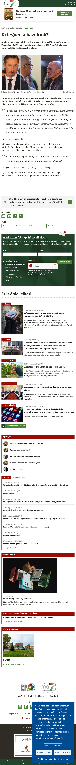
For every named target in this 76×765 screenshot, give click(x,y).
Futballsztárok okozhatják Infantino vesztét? (27, 444)
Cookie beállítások (32, 718)
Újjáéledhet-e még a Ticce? (20, 450)
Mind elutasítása (44, 753)
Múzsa (41, 696)
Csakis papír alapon (17, 469)
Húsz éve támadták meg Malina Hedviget (25, 456)
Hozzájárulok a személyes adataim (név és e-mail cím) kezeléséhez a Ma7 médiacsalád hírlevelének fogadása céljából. (15, 271)
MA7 (20, 696)
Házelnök (19, 226)
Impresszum (13, 714)
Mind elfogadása (62, 753)
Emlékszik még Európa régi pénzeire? (17, 599)
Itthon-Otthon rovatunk (14, 665)
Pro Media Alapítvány (31, 714)
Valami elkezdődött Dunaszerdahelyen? (25, 463)
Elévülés (51, 226)
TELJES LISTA (9, 548)
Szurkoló (54, 696)
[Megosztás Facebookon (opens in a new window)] (9, 216)
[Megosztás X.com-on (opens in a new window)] (21, 216)
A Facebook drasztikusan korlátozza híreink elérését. (25, 241)
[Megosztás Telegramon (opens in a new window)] (15, 216)
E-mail (40, 251)
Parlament (7, 226)
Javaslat (40, 226)
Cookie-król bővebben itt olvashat (53, 759)
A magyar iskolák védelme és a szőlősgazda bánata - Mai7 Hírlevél (28, 617)
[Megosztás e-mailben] (3, 216)
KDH (30, 226)
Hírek (30, 696)
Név (4, 251)
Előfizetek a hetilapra (64, 13)
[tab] (6, 478)
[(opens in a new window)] (20, 707)
